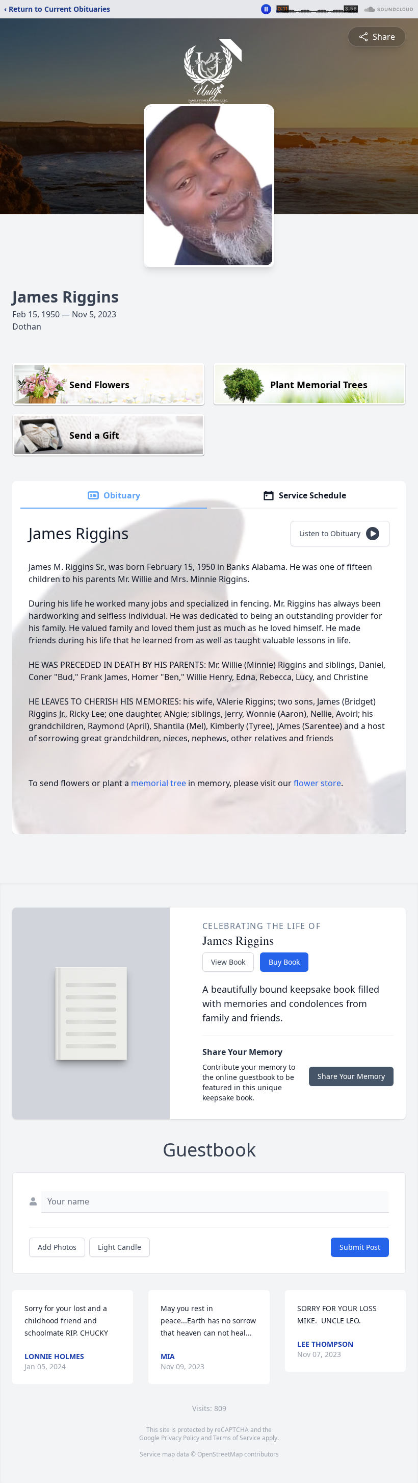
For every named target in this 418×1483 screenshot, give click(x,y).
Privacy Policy (180, 1438)
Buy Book (284, 962)
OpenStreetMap (220, 1454)
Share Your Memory (351, 1076)
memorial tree (158, 783)
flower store (317, 783)
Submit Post (359, 1247)
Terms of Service (236, 1438)
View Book (228, 962)
